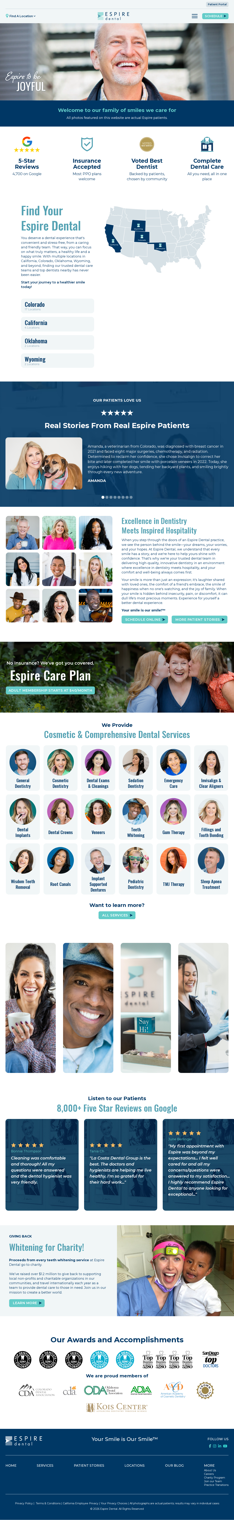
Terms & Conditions (48, 1503)
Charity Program (214, 1477)
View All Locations (146, 1063)
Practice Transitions (216, 1485)
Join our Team (213, 1481)
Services (45, 1466)
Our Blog (174, 1466)
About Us (210, 1470)
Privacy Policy (24, 1503)
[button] (21, 16)
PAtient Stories (89, 1466)
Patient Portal (217, 4)
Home (10, 1466)
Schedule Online (30, 1063)
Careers (209, 1474)
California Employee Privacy (80, 1503)
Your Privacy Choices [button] (114, 1503)
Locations (134, 1466)
